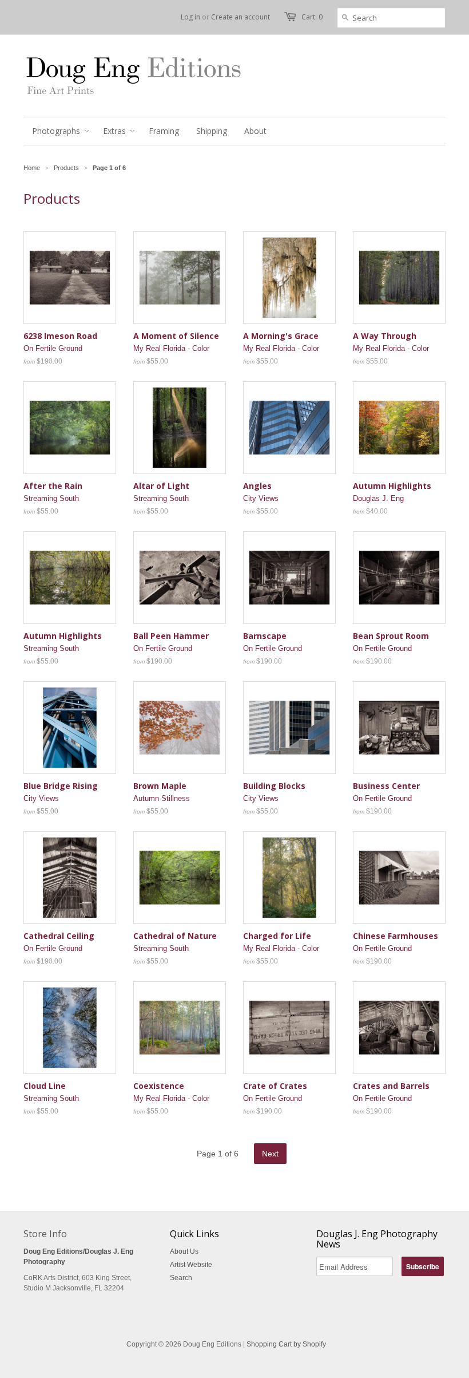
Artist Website (191, 1265)
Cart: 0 (312, 17)
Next (270, 1153)
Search (181, 1278)
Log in (190, 17)
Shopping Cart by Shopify (286, 1344)
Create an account (240, 17)
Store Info (45, 1233)
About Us (184, 1251)
